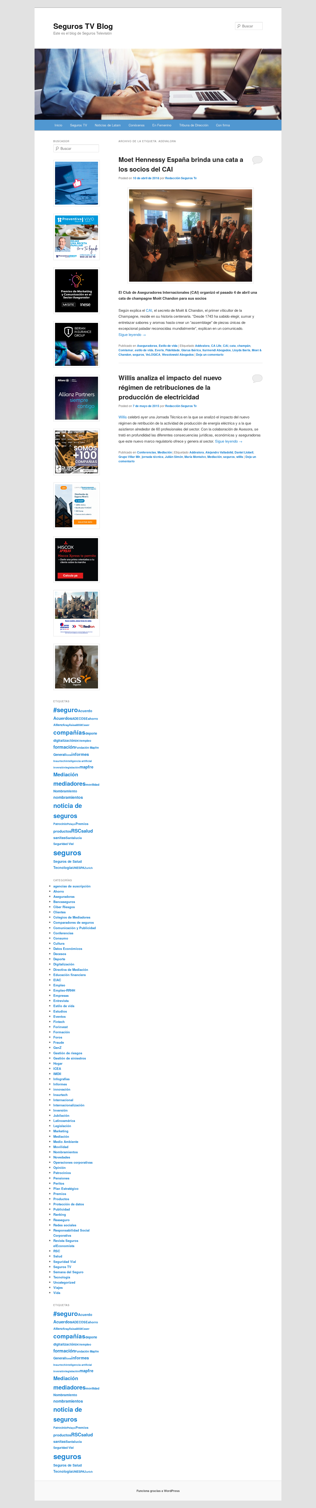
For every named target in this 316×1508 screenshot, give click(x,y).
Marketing (60, 1131)
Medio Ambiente (65, 1141)
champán (243, 345)
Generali (59, 754)
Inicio (58, 125)
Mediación (165, 452)
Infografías (61, 1079)
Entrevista (61, 1000)
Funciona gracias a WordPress (158, 1490)
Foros (57, 1037)
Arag (66, 725)
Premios (82, 823)
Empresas (61, 995)
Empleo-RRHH (64, 990)
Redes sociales (64, 1225)
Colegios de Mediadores (71, 917)
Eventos (59, 1016)
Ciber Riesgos (64, 906)
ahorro (93, 718)
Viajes (58, 1287)
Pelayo (71, 824)
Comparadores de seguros (73, 922)
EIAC (57, 980)
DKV (78, 741)
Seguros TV (78, 125)
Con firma (223, 125)
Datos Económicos (67, 948)
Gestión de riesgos (67, 1053)
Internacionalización (68, 1105)
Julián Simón (174, 456)
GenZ (57, 1047)
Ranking (59, 1214)
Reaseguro (61, 1219)
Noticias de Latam (108, 125)
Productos (61, 1198)
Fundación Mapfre (87, 747)
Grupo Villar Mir (129, 456)
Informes (60, 1084)
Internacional (63, 1099)
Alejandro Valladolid (219, 452)
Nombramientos (65, 1152)
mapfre (86, 767)
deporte (91, 733)
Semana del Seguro (68, 1272)
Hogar (57, 1063)
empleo (86, 741)
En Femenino (161, 125)
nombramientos (68, 797)
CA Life (216, 345)
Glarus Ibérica (191, 350)
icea (68, 755)
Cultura (58, 943)
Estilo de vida (168, 345)
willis (239, 456)
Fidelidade (172, 350)
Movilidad (60, 1146)
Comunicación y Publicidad (74, 927)
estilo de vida (144, 350)
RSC (76, 830)
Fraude (58, 1042)
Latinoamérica (64, 1120)
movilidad (92, 784)
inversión (59, 767)
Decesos (59, 953)
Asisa (72, 725)
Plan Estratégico (66, 1188)
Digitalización (63, 964)
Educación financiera (69, 974)
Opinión (59, 1167)
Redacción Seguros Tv (181, 178)
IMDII (57, 1073)
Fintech (59, 1021)
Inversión (60, 1110)
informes (80, 754)
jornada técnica (152, 456)
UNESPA (78, 867)
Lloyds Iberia (241, 350)
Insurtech (59, 761)
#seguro (65, 709)
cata (233, 345)
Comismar (125, 350)
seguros (138, 354)
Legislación (62, 1125)
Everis (159, 350)
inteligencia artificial (79, 761)
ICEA (57, 1068)
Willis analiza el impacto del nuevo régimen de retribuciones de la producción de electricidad (170, 387)
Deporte (59, 959)
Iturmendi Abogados (216, 350)
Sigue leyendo (132, 334)
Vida (56, 1292)
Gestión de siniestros (69, 1058)
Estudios (60, 1011)
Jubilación (61, 1115)
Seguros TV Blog (83, 25)
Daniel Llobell (244, 452)
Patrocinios (62, 1172)
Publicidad (61, 1209)
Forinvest (60, 1026)
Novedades (61, 1157)
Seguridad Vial (63, 844)
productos (62, 831)
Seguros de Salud (67, 861)
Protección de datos (68, 1204)
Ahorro (58, 891)
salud (87, 830)
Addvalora (202, 345)
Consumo (60, 938)
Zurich (88, 868)
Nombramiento (65, 791)
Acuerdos (62, 718)
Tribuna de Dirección (193, 125)
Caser (85, 725)
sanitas (59, 837)
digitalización (64, 740)
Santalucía (74, 837)
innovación (61, 1089)
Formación (61, 1032)
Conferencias (146, 452)
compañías (69, 732)
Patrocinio (60, 824)
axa (79, 724)
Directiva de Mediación (70, 969)
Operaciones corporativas (73, 1162)
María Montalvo (195, 456)
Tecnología (62, 867)
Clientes (59, 912)
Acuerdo (85, 710)
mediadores (69, 783)
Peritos (58, 1183)
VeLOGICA (153, 354)
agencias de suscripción (72, 886)
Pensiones (61, 1178)
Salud (57, 1256)
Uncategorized (64, 1282)
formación (64, 747)
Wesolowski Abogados (178, 354)
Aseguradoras (147, 345)
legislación (72, 767)
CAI (149, 310)
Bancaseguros (64, 901)
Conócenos (137, 125)
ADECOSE (80, 718)
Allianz (58, 725)
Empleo (59, 985)
